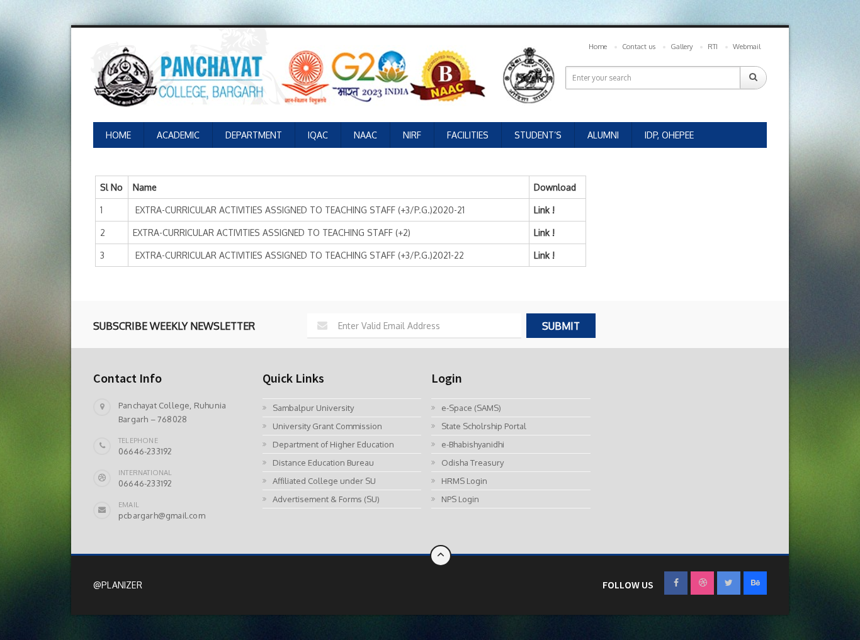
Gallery (681, 46)
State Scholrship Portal (483, 426)
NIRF (412, 135)
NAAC (365, 135)
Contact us (638, 46)
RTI (713, 46)
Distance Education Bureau (323, 463)
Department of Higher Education (333, 444)
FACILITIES (468, 135)
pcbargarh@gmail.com (161, 515)
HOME (118, 135)
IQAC (318, 135)
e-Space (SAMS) (471, 408)
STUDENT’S (538, 135)
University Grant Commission (327, 426)
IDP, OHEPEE (669, 135)
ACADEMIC (178, 135)
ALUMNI (603, 135)
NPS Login (460, 499)
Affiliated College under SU (324, 481)
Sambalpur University (313, 408)
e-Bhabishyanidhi (472, 444)
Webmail (747, 46)
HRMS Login (464, 481)
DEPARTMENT (253, 135)
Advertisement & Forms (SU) (326, 499)
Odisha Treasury (472, 463)
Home (598, 46)
